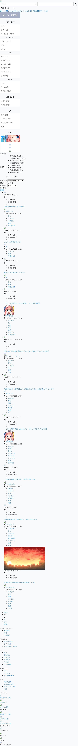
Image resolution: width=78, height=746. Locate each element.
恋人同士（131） (6, 60)
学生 (9, 328)
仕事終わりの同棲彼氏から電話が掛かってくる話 (19, 582)
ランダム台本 (5, 87)
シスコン (11, 332)
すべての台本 (8, 642)
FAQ (5, 633)
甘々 (9, 216)
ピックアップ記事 (6, 123)
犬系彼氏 (11, 221)
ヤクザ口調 (11, 335)
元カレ (10, 451)
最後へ (6, 624)
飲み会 (10, 408)
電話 (9, 503)
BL (9, 368)
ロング (3, 49)
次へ (5, 622)
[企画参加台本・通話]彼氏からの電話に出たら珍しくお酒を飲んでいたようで (28, 389)
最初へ (6, 612)
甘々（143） (5, 56)
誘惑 (9, 372)
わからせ (11, 456)
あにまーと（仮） (5, 698)
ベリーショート (6, 41)
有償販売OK (12, 204)
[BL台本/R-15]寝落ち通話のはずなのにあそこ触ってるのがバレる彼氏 (26, 351)
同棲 (9, 597)
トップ (4, 11)
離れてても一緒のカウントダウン (14, 273)
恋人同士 (11, 498)
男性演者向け (5, 105)
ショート (4, 45)
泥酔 (9, 403)
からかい (11, 361)
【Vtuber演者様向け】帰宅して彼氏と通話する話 (20, 479)
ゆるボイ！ (3, 702)
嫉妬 (9, 401)
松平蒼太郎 (9, 316)
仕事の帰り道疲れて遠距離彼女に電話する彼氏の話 (20, 519)
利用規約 (7, 631)
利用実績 (34, 11)
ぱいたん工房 (4, 707)
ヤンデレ (11, 251)
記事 (40, 11)
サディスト (11, 453)
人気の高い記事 (6, 119)
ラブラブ (11, 491)
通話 (9, 223)
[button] (13, 8)
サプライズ (11, 541)
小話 (2, 127)
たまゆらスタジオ (5, 723)
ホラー (10, 449)
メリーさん (11, 458)
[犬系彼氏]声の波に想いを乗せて (14, 207)
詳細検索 (6, 8)
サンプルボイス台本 (22, 11)
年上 (9, 325)
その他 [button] (45, 11)
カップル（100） (6, 64)
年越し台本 (11, 256)
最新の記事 (4, 115)
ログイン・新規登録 (10, 15)
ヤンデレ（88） (6, 72)
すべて (3, 26)
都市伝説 (11, 463)
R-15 (2, 83)
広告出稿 (7, 635)
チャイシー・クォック (13, 356)
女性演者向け (5, 101)
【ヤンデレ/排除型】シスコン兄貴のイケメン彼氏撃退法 (22, 303)
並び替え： (4, 181)
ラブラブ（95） (6, 68)
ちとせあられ (10, 484)
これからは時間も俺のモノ (12, 242)
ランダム (7, 673)
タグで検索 (4, 76)
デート (10, 608)
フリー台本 (11, 11)
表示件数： (4, 185)
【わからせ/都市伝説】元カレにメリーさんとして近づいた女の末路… (26, 429)
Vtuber (10, 489)
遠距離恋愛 (11, 225)
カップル (11, 218)
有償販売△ (11, 240)
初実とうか (9, 211)
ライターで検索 (6, 91)
